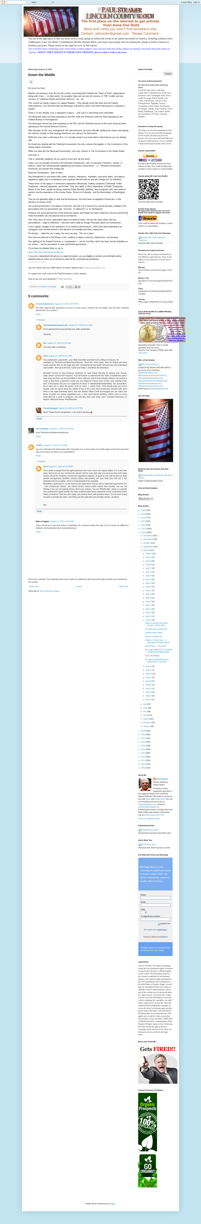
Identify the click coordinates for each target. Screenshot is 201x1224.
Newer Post (34, 586)
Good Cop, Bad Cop (153, 636)
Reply (38, 314)
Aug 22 (149, 587)
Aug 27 (149, 568)
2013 (143, 753)
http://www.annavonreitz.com (150, 386)
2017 (143, 738)
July (145, 704)
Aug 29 (149, 561)
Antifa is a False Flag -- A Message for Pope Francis (157, 641)
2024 (143, 518)
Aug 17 (149, 605)
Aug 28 (149, 565)
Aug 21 (149, 590)
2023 (143, 521)
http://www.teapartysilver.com (150, 378)
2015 (143, 746)
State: (143, 909)
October (146, 543)
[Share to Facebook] (76, 286)
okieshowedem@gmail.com (55, 325)
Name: (143, 895)
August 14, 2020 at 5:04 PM (62, 521)
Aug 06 (149, 681)
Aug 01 (149, 699)
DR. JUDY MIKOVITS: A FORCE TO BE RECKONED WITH (158, 651)
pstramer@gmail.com (159, 389)
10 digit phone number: (150, 916)
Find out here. (65, 279)
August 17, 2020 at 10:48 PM (60, 466)
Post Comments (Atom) (50, 591)
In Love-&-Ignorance (45, 304)
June (145, 708)
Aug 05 (149, 685)
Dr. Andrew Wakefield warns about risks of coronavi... (157, 660)
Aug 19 (149, 598)
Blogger (112, 1204)
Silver (148, 799)
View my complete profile (149, 818)
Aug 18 (149, 601)
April (145, 715)
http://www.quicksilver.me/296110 (152, 375)
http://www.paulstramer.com (149, 383)
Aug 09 (149, 674)
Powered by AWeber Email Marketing (155, 936)
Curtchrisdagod (50, 408)
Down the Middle (152, 656)
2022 (143, 525)
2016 (143, 742)
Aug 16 (149, 609)
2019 (143, 731)
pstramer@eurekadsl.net (148, 807)
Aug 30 (149, 557)
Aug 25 (149, 576)
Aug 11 (149, 666)
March (146, 719)
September (148, 547)
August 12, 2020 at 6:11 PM (80, 325)
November (148, 539)
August (146, 550)
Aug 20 (149, 594)
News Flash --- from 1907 (156, 646)
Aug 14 (149, 612)
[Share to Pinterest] (79, 286)
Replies (42, 320)
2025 (143, 514)
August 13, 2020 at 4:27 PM (60, 356)
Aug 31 (149, 553)
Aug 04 (149, 688)
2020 (143, 532)
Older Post (123, 586)
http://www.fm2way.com (148, 373)
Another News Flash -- (154, 633)
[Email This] (67, 286)
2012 (143, 757)
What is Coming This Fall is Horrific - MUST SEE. (156, 624)
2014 (143, 749)
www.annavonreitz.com (94, 268)
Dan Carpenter (42, 429)
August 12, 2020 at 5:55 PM (66, 304)
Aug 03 (149, 692)
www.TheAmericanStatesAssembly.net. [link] (46, 252)
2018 (143, 734)
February (147, 722)
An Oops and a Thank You (156, 629)
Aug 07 (149, 677)
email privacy (162, 929)
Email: (143, 902)
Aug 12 (149, 620)
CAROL (39, 445)
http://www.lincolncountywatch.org (152, 381)
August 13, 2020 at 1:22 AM (59, 343)
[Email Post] (62, 287)
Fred (45, 356)
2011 (143, 760)
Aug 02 (149, 696)
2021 (143, 529)
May (145, 711)
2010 (143, 764)
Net (44, 343)
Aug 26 (149, 572)
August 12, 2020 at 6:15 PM (61, 429)
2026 (143, 510)
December (148, 536)
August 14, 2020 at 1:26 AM (55, 445)
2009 (143, 768)
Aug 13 (149, 616)
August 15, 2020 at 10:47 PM (70, 408)
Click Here (142, 353)
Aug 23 (149, 583)
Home (79, 586)
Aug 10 (149, 670)
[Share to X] (73, 286)
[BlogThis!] (70, 286)
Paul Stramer (162, 779)
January (147, 726)
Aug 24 (149, 579)
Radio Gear (160, 799)
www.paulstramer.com (147, 804)
